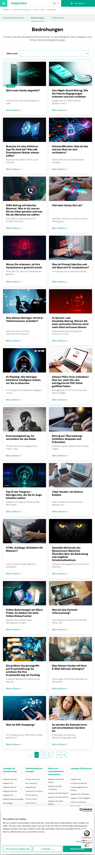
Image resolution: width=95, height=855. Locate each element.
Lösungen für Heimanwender (10, 770)
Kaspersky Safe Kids (10, 791)
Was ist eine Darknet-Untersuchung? (65, 611)
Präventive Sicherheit (13, 17)
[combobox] (54, 54)
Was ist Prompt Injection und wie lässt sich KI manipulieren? (70, 266)
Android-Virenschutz (32, 779)
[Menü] (91, 830)
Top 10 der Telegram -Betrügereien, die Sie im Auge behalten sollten (24, 495)
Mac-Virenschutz (31, 783)
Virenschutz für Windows (34, 791)
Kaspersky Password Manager (13, 799)
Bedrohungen (37, 17)
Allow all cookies (77, 849)
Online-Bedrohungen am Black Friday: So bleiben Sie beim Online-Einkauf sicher (24, 613)
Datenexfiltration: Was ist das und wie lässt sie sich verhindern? (70, 149)
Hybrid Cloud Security (78, 802)
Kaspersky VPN (8, 795)
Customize (46, 849)
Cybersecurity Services (79, 783)
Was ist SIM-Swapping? (20, 724)
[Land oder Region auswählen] (54, 3)
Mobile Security (30, 787)
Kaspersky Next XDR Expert (80, 794)
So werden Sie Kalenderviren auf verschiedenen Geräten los (69, 727)
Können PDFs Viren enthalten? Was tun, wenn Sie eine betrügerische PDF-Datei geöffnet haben (70, 381)
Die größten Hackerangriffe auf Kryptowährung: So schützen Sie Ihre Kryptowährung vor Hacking (23, 670)
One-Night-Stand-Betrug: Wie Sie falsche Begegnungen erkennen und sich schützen (70, 93)
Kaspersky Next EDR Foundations (55, 787)
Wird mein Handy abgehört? (23, 90)
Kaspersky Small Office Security (56, 780)
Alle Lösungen (8, 803)
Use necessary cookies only (17, 849)
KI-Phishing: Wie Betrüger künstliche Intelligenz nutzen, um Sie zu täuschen (23, 380)
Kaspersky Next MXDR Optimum (55, 802)
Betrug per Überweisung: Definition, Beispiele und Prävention (67, 439)
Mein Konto (79, 3)
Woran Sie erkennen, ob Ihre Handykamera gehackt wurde (24, 266)
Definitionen (58, 17)
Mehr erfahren (13, 110)
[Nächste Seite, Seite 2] (64, 755)
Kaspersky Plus (8, 783)
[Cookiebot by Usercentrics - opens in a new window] (81, 810)
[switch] (86, 845)
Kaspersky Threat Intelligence (80, 798)
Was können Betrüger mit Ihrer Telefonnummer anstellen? (24, 319)
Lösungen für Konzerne (81, 768)
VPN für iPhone (30, 803)
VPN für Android (31, 799)
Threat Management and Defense (79, 788)
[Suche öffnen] (58, 3)
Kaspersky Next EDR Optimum (58, 793)
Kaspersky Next (76, 779)
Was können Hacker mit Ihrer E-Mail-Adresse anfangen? (69, 667)
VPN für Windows (31, 795)
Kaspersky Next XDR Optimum (58, 797)
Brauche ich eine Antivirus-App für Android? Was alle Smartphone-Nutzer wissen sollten (22, 151)
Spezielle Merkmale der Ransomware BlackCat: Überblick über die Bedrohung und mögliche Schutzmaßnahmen (70, 554)
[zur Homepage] (19, 3)
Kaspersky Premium (9, 787)
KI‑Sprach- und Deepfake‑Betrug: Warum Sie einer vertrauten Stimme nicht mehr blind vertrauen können (70, 322)
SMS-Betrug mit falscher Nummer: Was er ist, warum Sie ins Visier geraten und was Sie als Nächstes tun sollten (24, 210)
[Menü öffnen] (3, 3)
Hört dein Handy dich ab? (67, 205)
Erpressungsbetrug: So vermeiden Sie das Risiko (21, 437)
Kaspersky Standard (10, 779)
